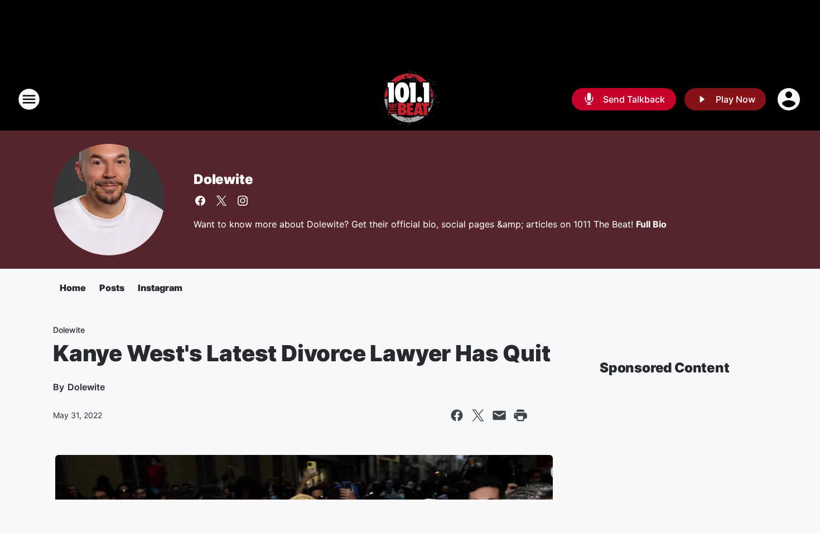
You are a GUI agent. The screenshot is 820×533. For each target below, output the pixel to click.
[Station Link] (410, 99)
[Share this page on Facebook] (457, 415)
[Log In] (790, 99)
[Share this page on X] (478, 415)
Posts (111, 287)
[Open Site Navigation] (29, 99)
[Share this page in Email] (499, 415)
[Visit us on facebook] (200, 200)
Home (73, 287)
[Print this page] (520, 415)
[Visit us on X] (221, 200)
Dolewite (223, 179)
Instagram (160, 287)
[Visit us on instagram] (242, 200)
